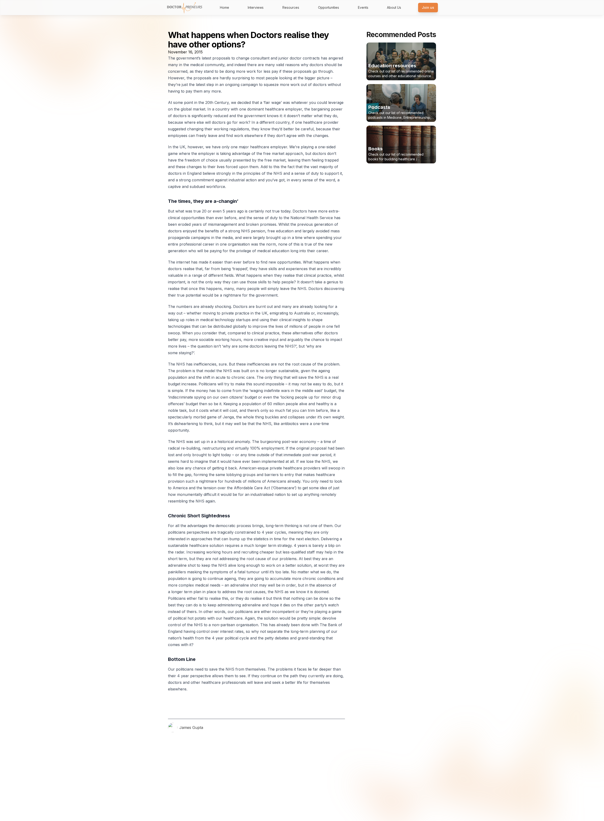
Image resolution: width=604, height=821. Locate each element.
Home (224, 7)
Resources (290, 7)
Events (363, 7)
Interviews (256, 7)
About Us (394, 7)
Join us (428, 7)
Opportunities (328, 7)
